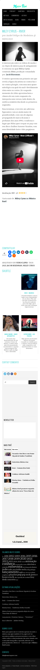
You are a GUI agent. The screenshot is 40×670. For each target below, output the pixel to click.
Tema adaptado (6, 665)
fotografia (28, 567)
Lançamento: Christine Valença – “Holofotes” (17, 617)
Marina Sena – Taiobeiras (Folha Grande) (16, 607)
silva (16, 577)
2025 (20, 561)
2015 (28, 556)
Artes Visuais (8, 20)
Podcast (12, 11)
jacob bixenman (14, 265)
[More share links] (14, 255)
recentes (7, 449)
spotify (20, 577)
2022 (5, 561)
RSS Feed (34, 665)
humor (34, 567)
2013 (17, 556)
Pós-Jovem (31, 20)
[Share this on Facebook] (10, 252)
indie (5, 569)
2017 (5, 558)
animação (30, 561)
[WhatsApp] (31, 252)
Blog (17, 20)
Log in (3, 667)
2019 (17, 558)
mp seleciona (27, 572)
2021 (29, 558)
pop (19, 574)
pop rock (26, 574)
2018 (11, 558)
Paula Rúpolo (15, 665)
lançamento (10, 572)
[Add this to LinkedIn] (18, 252)
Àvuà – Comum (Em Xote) (10, 600)
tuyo (17, 580)
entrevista (15, 566)
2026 (23, 561)
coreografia (19, 564)
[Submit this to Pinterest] (22, 252)
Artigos (6, 15)
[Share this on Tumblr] (27, 252)
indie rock (21, 569)
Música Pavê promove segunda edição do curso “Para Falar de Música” (18, 612)
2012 (11, 556)
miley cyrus (29, 265)
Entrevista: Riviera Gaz (9, 597)
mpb (21, 572)
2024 (15, 562)
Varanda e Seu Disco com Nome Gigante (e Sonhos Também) (19, 592)
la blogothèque (30, 569)
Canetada (21, 11)
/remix (23, 20)
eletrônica (31, 564)
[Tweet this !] (14, 252)
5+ (3, 556)
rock (11, 577)
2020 (23, 558)
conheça (8, 564)
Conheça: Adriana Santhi (10, 604)
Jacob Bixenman (13, 74)
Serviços (6, 24)
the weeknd (26, 577)
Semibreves (15, 15)
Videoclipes (31, 11)
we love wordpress (25, 665)
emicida (5, 567)
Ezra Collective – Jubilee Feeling (13, 620)
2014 (23, 556)
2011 (6, 556)
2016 (34, 556)
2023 (4, 265)
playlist (13, 574)
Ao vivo (24, 15)
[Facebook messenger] (10, 255)
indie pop (12, 570)
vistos (15, 449)
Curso (14, 24)
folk (23, 567)
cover (25, 564)
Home (5, 11)
